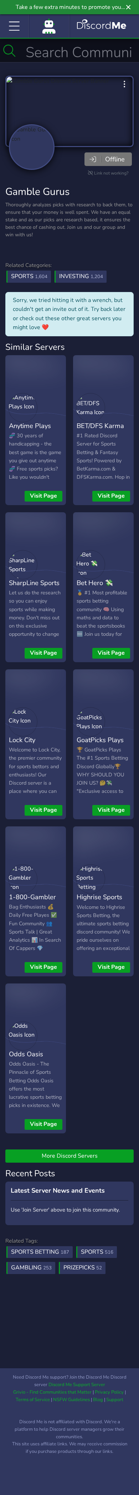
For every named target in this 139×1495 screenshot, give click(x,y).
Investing (81, 276)
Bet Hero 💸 (95, 582)
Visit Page (43, 496)
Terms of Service (33, 1399)
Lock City (22, 739)
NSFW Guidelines (71, 1399)
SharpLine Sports (34, 582)
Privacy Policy (109, 1392)
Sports (29, 276)
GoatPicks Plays (100, 739)
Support (114, 1399)
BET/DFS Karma (100, 425)
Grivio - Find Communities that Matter (52, 1392)
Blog (98, 1399)
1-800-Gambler (32, 896)
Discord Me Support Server (76, 1384)
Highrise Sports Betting (99, 902)
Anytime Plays (30, 425)
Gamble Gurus (37, 191)
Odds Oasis (26, 1053)
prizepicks (82, 1268)
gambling (31, 1268)
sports (97, 1252)
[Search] (9, 51)
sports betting (40, 1252)
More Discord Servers (70, 1156)
